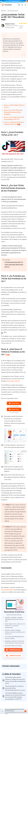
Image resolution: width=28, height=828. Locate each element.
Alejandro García (10, 24)
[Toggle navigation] (24, 5)
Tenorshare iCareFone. (13, 381)
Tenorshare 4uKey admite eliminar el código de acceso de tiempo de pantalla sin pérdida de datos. (15, 680)
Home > (5, 10)
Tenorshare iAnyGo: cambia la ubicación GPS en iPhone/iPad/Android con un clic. (15, 688)
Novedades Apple (9, 27)
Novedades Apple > (13, 10)
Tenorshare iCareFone (8, 590)
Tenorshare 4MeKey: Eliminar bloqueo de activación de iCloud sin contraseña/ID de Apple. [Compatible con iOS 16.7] (15, 696)
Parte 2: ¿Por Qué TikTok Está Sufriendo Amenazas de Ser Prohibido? (13, 112)
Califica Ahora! (21, 27)
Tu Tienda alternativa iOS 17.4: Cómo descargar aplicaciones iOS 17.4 (14, 264)
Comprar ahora (15, 650)
